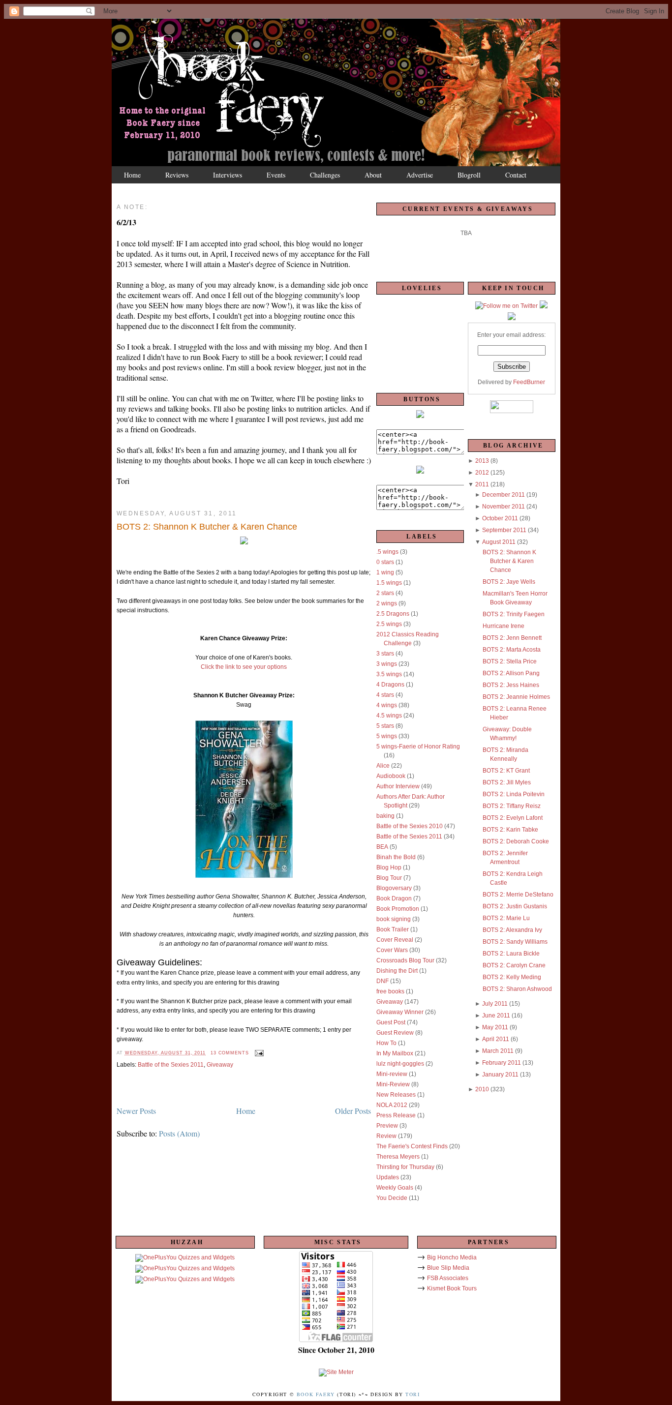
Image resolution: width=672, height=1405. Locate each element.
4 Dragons (390, 684)
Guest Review (395, 1032)
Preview (387, 1125)
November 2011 (503, 506)
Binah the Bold (396, 857)
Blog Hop (388, 867)
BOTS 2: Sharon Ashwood (517, 989)
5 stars (385, 725)
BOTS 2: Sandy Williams (515, 941)
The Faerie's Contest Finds (412, 1146)
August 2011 (499, 541)
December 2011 (503, 494)
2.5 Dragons (392, 613)
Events (276, 174)
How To (386, 1043)
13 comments (230, 1052)
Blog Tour (389, 877)
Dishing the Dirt (397, 970)
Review (386, 1136)
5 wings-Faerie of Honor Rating (418, 746)
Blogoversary (394, 888)
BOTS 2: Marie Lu (506, 918)
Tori (412, 1394)
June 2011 (496, 1015)
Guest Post (390, 1022)
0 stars (385, 562)
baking (385, 815)
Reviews (176, 174)
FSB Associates (447, 1278)
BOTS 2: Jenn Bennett (512, 637)
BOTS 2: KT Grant (506, 770)
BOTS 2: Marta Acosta (512, 649)
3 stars (385, 653)
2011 (482, 484)
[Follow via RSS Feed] (512, 318)
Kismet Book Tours (452, 1288)
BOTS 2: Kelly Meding (512, 977)
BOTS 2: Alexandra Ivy (512, 930)
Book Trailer (392, 929)
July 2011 (495, 1003)
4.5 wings (389, 715)
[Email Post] (258, 1052)
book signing (393, 919)
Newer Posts (136, 1111)
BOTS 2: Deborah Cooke (516, 841)
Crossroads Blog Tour (405, 960)
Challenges (325, 174)
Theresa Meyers (398, 1156)
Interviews (227, 174)
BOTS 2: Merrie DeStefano (518, 894)
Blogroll (469, 174)
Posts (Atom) (179, 1133)
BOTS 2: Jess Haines (511, 685)
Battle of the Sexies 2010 (409, 826)
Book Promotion (397, 908)
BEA (382, 846)
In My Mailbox (394, 1053)
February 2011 (501, 1062)
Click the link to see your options (244, 666)
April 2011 (495, 1039)
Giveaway (220, 1064)
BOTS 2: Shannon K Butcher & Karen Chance (207, 527)
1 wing (385, 572)
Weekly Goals (394, 1187)
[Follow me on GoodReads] (544, 306)
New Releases (396, 1094)
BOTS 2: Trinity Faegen (514, 614)
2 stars (385, 593)
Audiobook (390, 776)
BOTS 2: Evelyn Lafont (513, 817)
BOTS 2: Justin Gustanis (515, 906)
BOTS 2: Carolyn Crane (514, 965)
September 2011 (504, 530)
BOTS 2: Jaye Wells (509, 581)
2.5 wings (389, 624)
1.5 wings (389, 582)
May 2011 (495, 1027)
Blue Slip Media (448, 1267)
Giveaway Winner (400, 1012)
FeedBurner (529, 382)
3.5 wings (389, 674)
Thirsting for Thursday (405, 1167)
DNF (382, 981)
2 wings (386, 603)
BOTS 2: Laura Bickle (511, 953)
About (373, 174)
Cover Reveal (394, 939)
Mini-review (391, 1074)
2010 (482, 1089)
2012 (482, 472)
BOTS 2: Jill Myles (507, 782)
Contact (515, 174)
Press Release (396, 1115)
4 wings (386, 705)
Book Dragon (394, 898)
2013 (482, 460)
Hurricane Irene (503, 626)
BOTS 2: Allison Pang (511, 673)
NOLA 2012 (391, 1105)
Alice (383, 765)
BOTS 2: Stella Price (510, 661)
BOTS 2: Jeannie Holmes (516, 696)
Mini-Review (393, 1084)
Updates (387, 1177)
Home (132, 174)
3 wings (386, 663)
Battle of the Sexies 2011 (171, 1064)
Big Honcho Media (452, 1257)
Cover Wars (392, 950)
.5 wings (387, 551)
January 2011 (500, 1074)
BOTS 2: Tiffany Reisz (512, 806)
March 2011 (498, 1050)
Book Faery (316, 1394)
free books (390, 991)
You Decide (391, 1198)
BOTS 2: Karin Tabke (510, 829)
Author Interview (398, 786)
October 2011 (500, 518)
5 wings (386, 736)
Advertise (419, 174)
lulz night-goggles (400, 1063)
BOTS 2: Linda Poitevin (514, 794)
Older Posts (353, 1111)
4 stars (385, 694)
